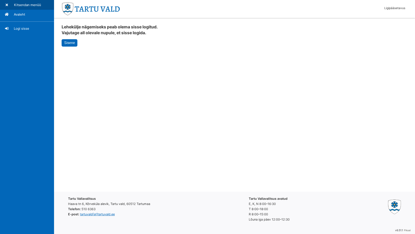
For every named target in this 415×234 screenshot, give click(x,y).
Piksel (407, 230)
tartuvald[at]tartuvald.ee (97, 214)
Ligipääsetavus (394, 8)
